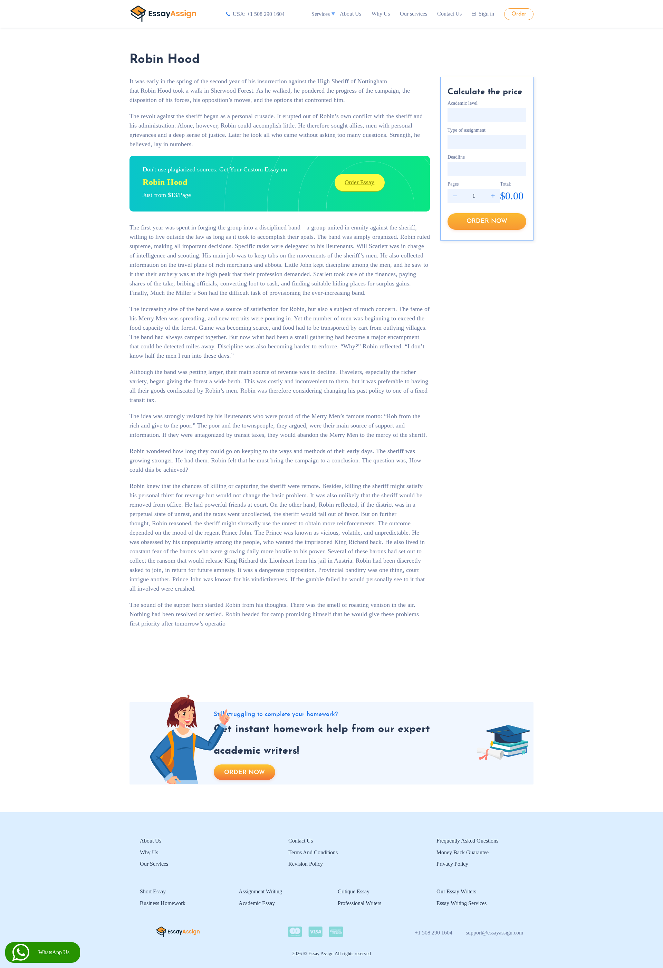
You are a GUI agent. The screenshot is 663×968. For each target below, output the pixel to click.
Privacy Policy (452, 864)
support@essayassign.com (494, 933)
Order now (487, 221)
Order (518, 14)
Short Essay (153, 891)
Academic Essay (257, 903)
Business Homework (162, 903)
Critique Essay (353, 891)
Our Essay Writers (456, 891)
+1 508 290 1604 (433, 933)
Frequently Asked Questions (467, 841)
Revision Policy (305, 864)
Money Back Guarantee (462, 852)
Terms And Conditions (313, 852)
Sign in (486, 14)
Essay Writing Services (461, 903)
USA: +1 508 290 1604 (259, 14)
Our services (413, 14)
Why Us (381, 14)
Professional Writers (359, 903)
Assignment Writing (260, 891)
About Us (350, 14)
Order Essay (359, 182)
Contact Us (449, 14)
